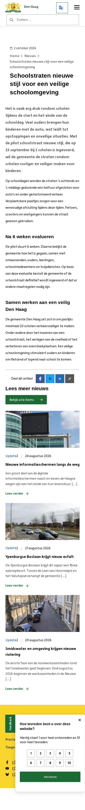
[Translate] (62, 7)
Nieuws (30, 56)
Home (14, 56)
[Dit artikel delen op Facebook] (40, 378)
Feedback (10, 723)
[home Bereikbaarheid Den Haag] (23, 7)
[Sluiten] (79, 720)
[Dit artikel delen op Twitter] (50, 378)
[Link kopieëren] (69, 378)
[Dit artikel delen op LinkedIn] (59, 378)
